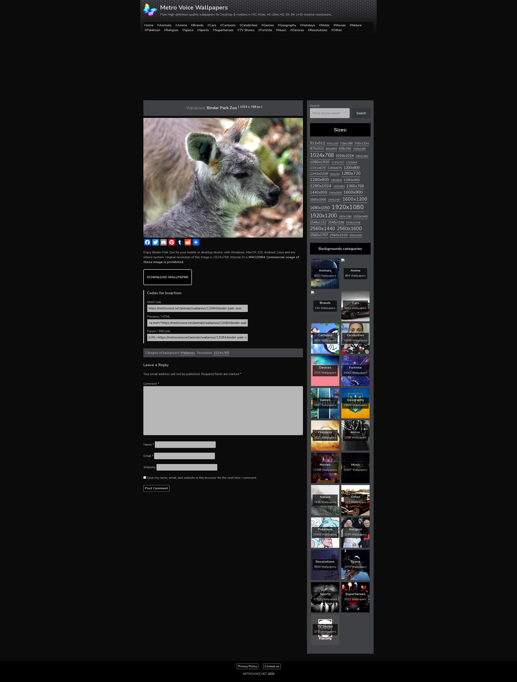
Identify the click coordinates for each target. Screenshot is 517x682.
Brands (198, 25)
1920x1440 (360, 216)
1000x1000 (359, 148)
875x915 (317, 148)
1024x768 (221, 353)
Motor (325, 25)
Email (148, 456)
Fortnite (266, 30)
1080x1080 (361, 156)
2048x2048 (353, 222)
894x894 (331, 149)
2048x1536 (336, 222)
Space (188, 30)
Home (148, 25)
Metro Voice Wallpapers (194, 7)
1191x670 (318, 168)
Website (149, 467)
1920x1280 (345, 216)
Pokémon (153, 30)
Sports (204, 30)
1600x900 (353, 192)
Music (282, 30)
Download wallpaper (167, 277)
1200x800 (352, 167)
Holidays (308, 25)
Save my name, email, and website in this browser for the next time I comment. (202, 478)
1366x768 (355, 186)
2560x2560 (355, 235)
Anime (182, 25)
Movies (340, 25)
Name (148, 444)
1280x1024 (320, 186)
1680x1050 (320, 207)
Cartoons (229, 25)
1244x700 (334, 174)
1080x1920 (320, 162)
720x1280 (346, 143)
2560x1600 (349, 228)
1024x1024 (345, 155)
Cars (212, 25)
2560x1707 (319, 235)
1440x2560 (335, 192)
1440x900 (318, 192)
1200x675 (335, 168)
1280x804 (336, 180)
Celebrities (249, 25)
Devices (298, 30)
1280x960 (352, 180)
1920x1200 (323, 215)
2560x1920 (339, 235)
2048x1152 (318, 222)
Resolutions (318, 30)
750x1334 (361, 143)
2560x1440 (322, 228)
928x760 (345, 149)
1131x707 (337, 162)
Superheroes (224, 30)
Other (337, 30)
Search (314, 106)
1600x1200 (354, 199)
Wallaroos (187, 353)
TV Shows (246, 30)
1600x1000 (318, 199)
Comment (151, 384)
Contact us (272, 666)
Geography (288, 25)
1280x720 (350, 173)
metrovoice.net (255, 674)
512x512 (317, 143)
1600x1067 (334, 199)
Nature (357, 25)
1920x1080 (348, 207)
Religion (172, 30)
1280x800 (319, 179)
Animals (165, 25)
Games (268, 25)
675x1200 (332, 143)
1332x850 (339, 186)
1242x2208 (319, 173)
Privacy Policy (247, 666)
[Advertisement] (258, 67)
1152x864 (351, 162)
